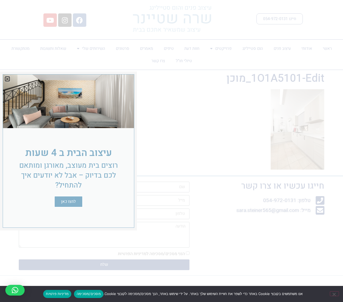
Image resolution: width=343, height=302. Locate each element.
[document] (171, 151)
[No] (334, 293)
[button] (15, 290)
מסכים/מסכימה (89, 294)
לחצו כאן (68, 201)
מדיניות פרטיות (57, 294)
